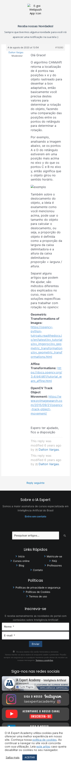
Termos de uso (38, 596)
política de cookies (44, 739)
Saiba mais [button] (13, 757)
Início (21, 556)
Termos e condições (44, 660)
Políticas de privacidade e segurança (38, 587)
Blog (21, 565)
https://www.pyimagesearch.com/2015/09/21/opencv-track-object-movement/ (46, 405)
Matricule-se (54, 556)
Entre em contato (35, 516)
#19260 (59, 47)
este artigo (43, 746)
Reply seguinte (35, 482)
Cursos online (21, 560)
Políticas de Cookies (38, 591)
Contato (38, 570)
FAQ (54, 560)
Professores (54, 565)
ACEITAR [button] (30, 757)
